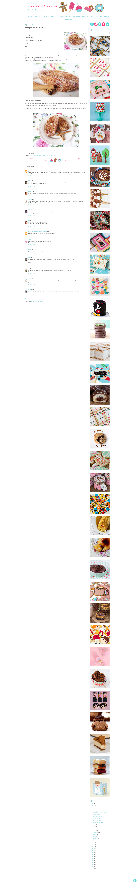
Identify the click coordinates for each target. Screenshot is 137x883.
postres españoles (37, 155)
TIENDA (37, 16)
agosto (94, 830)
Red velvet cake (96, 814)
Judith (29, 191)
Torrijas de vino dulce (97, 816)
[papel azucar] (100, 77)
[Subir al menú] (135, 881)
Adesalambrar (31, 169)
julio (94, 828)
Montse (30, 199)
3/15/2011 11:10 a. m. (33, 244)
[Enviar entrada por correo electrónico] (27, 153)
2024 (93, 864)
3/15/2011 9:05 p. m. (32, 264)
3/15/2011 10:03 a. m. (33, 195)
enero (94, 807)
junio (94, 826)
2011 (93, 805)
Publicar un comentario (32, 295)
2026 (93, 868)
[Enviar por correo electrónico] (30, 153)
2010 (93, 803)
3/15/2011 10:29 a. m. (33, 215)
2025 (93, 866)
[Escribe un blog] (31, 153)
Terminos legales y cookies (80, 880)
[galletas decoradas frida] (100, 709)
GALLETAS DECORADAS (80, 16)
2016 (93, 848)
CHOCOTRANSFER (64, 16)
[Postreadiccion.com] (100, 55)
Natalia (29, 278)
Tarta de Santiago (97, 818)
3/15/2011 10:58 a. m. (33, 226)
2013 (93, 842)
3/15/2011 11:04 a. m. (33, 235)
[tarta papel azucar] (100, 120)
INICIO (30, 16)
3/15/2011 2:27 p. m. (32, 253)
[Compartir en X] (32, 153)
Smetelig (30, 209)
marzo (94, 811)
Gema (29, 289)
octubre (94, 834)
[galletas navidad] (100, 99)
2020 (93, 856)
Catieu (29, 239)
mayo (94, 824)
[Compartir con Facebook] (34, 153)
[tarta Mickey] (100, 317)
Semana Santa (45, 155)
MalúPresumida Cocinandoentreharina (37, 231)
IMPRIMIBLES (104, 16)
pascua (31, 155)
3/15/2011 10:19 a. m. (33, 204)
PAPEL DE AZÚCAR (49, 16)
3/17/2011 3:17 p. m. (32, 293)
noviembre (95, 836)
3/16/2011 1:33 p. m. (32, 284)
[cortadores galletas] (100, 164)
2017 (93, 850)
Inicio (57, 298)
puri (29, 220)
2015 (93, 846)
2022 (93, 860)
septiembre (95, 832)
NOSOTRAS (68, 19)
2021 (93, 858)
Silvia (29, 257)
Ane (29, 268)
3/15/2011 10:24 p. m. (33, 273)
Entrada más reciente (30, 298)
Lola (29, 180)
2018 (93, 852)
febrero (94, 809)
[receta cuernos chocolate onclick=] (100, 404)
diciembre (95, 838)
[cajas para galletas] (100, 251)
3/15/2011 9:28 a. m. (32, 175)
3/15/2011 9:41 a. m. (32, 186)
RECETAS (94, 16)
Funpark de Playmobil (98, 822)
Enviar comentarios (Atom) (37, 301)
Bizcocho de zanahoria (98, 820)
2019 (93, 854)
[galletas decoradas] (100, 208)
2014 (93, 844)
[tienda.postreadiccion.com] (100, 273)
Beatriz (29, 249)
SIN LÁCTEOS (51, 155)
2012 (93, 840)
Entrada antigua (83, 298)
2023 (93, 862)
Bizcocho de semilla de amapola (100, 812)
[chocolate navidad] (100, 142)
